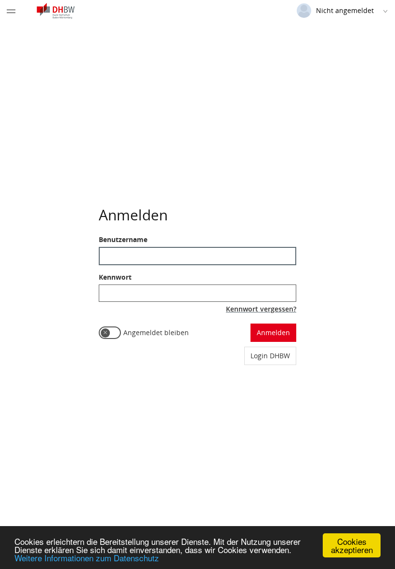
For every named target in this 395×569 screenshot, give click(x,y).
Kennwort (115, 277)
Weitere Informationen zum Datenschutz (86, 558)
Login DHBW (270, 355)
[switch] (110, 332)
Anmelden (273, 332)
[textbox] (197, 256)
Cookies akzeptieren (352, 545)
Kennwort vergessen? (261, 308)
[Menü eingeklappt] (11, 11)
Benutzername (123, 239)
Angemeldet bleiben (156, 332)
